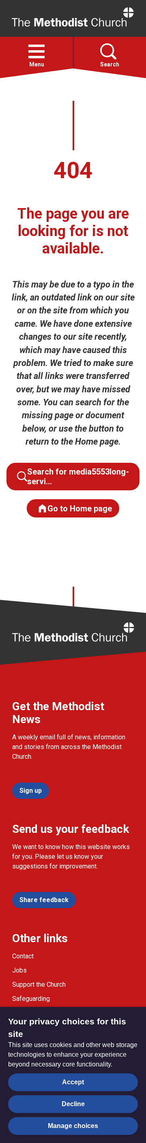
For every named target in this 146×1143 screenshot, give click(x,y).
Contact (23, 956)
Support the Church (39, 984)
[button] (36, 51)
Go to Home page (79, 508)
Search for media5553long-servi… (78, 476)
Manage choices (73, 1125)
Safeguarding (31, 999)
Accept (73, 1082)
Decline (73, 1103)
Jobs (19, 970)
